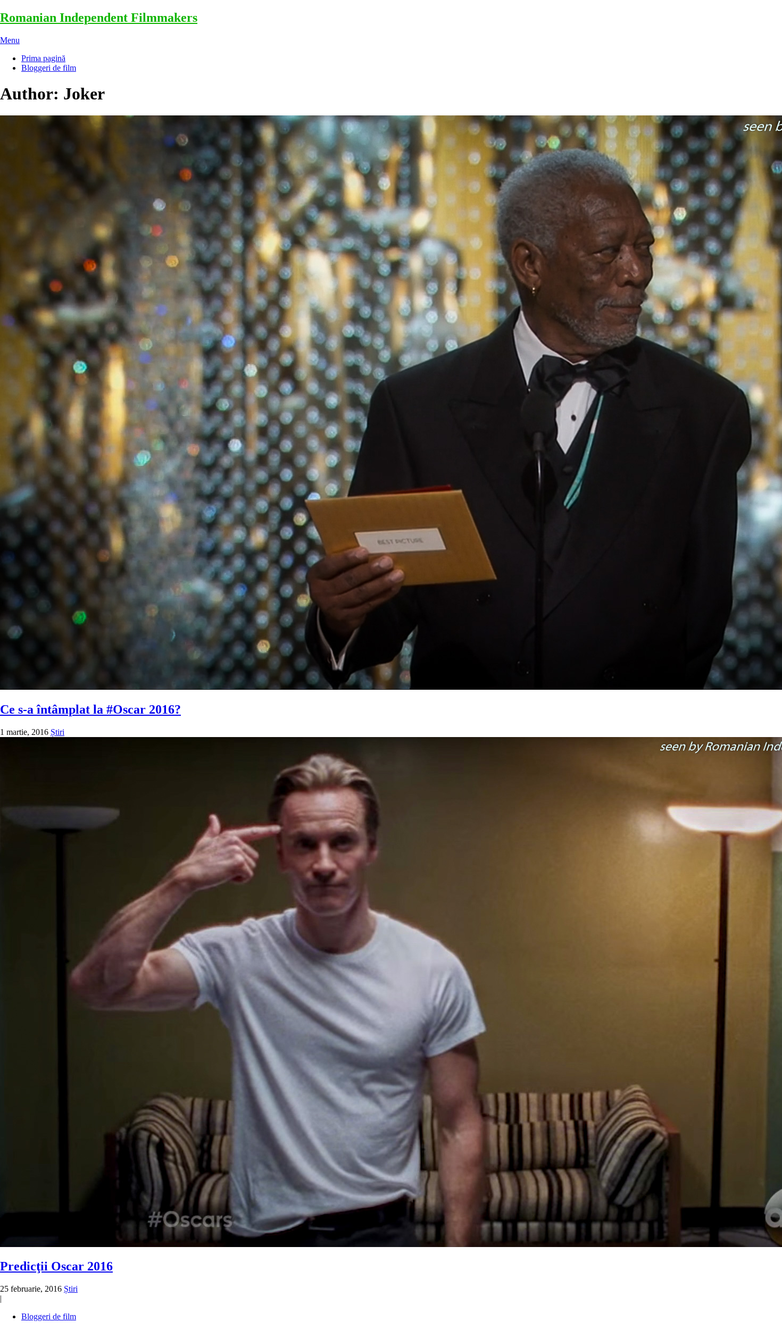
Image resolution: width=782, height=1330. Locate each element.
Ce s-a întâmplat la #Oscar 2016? (90, 709)
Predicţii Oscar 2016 (56, 1266)
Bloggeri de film (48, 67)
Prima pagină (43, 58)
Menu (10, 40)
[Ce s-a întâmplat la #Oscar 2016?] (391, 403)
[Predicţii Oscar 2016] (391, 993)
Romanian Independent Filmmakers (98, 17)
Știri (57, 732)
